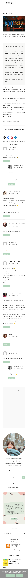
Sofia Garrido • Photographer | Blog (11, 212)
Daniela (11, 334)
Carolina (11, 242)
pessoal (14, 11)
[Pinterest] (15, 470)
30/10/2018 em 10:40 (13, 295)
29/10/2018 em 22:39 (13, 226)
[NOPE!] (26, 573)
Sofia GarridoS (14, 191)
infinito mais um (11, 3)
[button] (23, 2)
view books (20, 550)
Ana (12, 544)
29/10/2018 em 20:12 (13, 193)
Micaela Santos (14, 293)
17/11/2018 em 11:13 (13, 353)
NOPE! (19, 575)
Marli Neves (13, 147)
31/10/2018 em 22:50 (13, 336)
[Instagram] (18, 470)
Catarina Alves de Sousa (17, 223)
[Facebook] (10, 470)
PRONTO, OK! (10, 575)
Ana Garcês (17, 165)
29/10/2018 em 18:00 (13, 149)
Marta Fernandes (14, 261)
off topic (8, 11)
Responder (11, 184)
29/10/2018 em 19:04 (18, 167)
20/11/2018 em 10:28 (18, 368)
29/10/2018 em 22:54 (13, 244)
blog (4, 11)
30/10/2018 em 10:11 (13, 263)
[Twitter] (13, 470)
